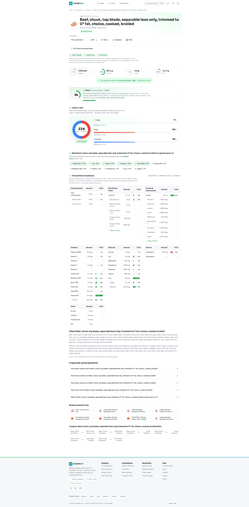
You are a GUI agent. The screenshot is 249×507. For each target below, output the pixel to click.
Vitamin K (74, 269)
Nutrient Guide (147, 466)
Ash (72, 324)
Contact (165, 472)
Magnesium (112, 261)
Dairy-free (103, 55)
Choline (74, 300)
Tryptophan (151, 232)
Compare (118, 40)
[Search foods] (168, 3)
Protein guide (146, 472)
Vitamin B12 (75, 295)
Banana (83, 496)
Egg (98, 496)
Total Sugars (76, 204)
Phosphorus (112, 265)
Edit (134, 80)
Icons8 (110, 503)
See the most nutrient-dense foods (112, 98)
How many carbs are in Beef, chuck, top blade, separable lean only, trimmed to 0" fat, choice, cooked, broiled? (113, 383)
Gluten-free (91, 55)
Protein (148, 195)
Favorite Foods (168, 466)
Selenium (113, 287)
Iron (109, 256)
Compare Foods (127, 476)
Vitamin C (74, 256)
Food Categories (107, 466)
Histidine (150, 199)
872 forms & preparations (83, 49)
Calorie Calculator (128, 466)
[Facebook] (71, 488)
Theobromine (75, 320)
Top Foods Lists (107, 476)
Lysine (149, 212)
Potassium (111, 269)
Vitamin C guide (147, 476)
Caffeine (74, 315)
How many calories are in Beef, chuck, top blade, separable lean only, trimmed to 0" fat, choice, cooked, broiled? (114, 369)
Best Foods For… (107, 469)
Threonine (150, 228)
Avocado (123, 496)
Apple (92, 496)
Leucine (150, 208)
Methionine (151, 217)
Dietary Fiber (76, 199)
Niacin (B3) (74, 282)
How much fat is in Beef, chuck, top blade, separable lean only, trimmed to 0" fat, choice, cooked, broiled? (112, 390)
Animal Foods (79, 10)
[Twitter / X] (75, 488)
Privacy (165, 476)
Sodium (110, 274)
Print (130, 40)
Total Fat (111, 195)
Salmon (114, 496)
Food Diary (125, 469)
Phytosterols (150, 256)
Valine (149, 236)
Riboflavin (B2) (76, 278)
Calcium (111, 252)
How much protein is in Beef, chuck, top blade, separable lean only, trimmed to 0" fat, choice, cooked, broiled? (113, 376)
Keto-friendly (76, 55)
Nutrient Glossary (148, 469)
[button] (154, 3)
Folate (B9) (74, 291)
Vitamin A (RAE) (76, 252)
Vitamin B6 (74, 287)
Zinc (109, 278)
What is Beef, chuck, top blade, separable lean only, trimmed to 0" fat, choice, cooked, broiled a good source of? (114, 397)
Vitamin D (74, 261)
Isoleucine (150, 204)
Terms (165, 479)
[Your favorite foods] (173, 3)
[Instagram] (80, 488)
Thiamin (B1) (75, 274)
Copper (112, 282)
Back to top (172, 503)
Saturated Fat (114, 199)
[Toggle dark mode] (178, 3)
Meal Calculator (127, 472)
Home (71, 10)
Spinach (105, 496)
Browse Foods (106, 472)
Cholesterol (150, 252)
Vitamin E (74, 265)
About (165, 469)
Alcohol (73, 311)
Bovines (88, 10)
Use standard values (144, 80)
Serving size (73, 36)
